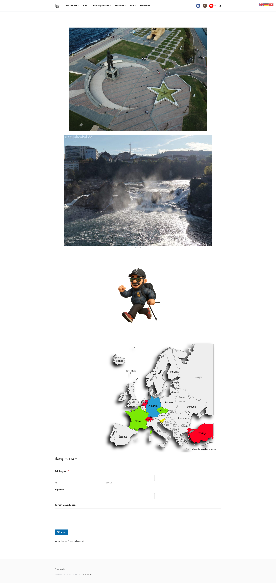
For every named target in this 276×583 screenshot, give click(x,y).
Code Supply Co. (87, 575)
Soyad (109, 483)
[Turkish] (271, 4)
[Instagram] (205, 6)
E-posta (60, 489)
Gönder (61, 532)
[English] (261, 4)
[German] (266, 4)
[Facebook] (198, 6)
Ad (56, 483)
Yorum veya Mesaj (65, 505)
